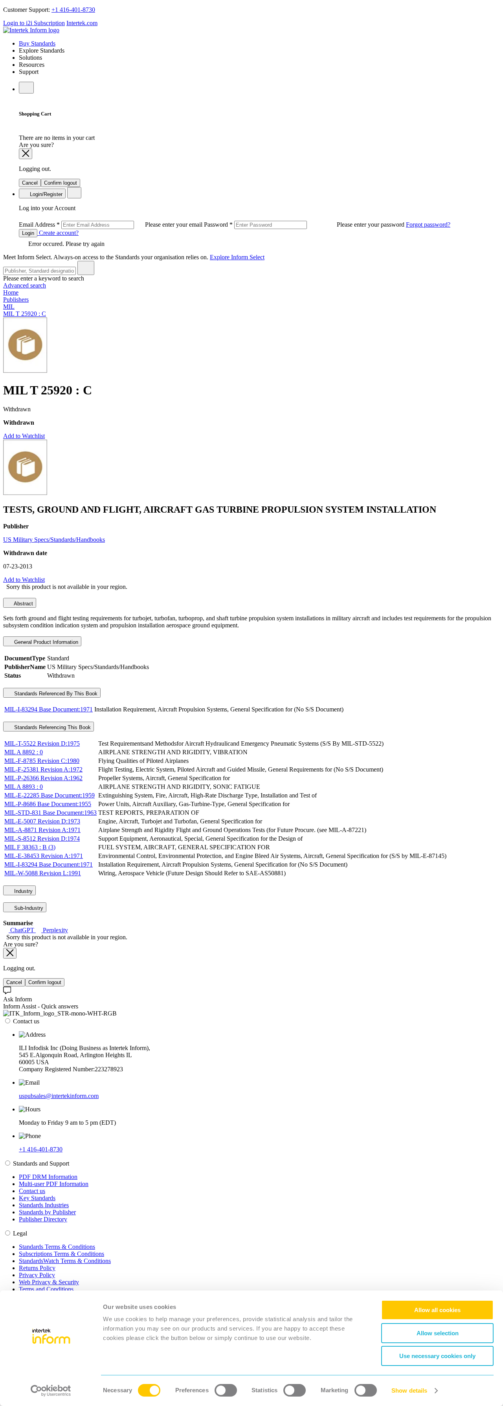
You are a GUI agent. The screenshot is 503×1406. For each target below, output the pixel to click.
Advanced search (24, 285)
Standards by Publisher (47, 1212)
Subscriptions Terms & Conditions (61, 1253)
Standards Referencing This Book (52, 727)
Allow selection (438, 1333)
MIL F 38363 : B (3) (29, 847)
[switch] (226, 1390)
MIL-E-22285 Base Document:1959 (49, 795)
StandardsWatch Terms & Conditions (65, 1261)
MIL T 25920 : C (24, 313)
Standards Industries (44, 1205)
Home (10, 292)
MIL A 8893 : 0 (23, 786)
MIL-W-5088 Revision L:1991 (42, 873)
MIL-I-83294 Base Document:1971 (48, 709)
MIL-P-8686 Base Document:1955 (47, 804)
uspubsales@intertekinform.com (59, 1096)
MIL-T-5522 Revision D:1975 (42, 743)
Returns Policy (37, 1268)
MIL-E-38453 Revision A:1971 (43, 855)
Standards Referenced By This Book (55, 694)
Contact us (32, 1191)
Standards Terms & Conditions (57, 1246)
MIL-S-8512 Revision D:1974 (42, 838)
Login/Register (45, 194)
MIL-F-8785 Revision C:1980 (41, 760)
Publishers (16, 299)
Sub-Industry (28, 908)
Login (28, 233)
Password (305, 224)
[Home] (31, 30)
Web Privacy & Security (49, 1282)
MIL (9, 306)
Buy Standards (37, 43)
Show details (409, 1390)
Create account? (58, 232)
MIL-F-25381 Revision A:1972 (43, 769)
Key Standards (37, 1198)
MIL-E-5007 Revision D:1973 (42, 821)
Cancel (30, 183)
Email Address (111, 224)
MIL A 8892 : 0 (23, 752)
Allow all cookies (437, 1310)
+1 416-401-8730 (73, 9)
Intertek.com (81, 23)
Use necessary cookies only (437, 1356)
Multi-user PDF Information (53, 1184)
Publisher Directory (43, 1219)
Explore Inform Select (237, 257)
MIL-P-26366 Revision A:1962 (43, 778)
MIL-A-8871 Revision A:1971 (42, 830)
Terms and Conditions (46, 1289)
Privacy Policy (37, 1275)
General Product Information (45, 642)
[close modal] (25, 153)
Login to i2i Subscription (34, 23)
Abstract (23, 604)
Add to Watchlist (24, 436)
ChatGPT (22, 930)
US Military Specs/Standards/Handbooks (54, 539)
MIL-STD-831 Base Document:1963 (50, 812)
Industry (23, 891)
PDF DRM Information (48, 1176)
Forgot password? (428, 224)
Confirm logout (60, 183)
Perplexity (54, 930)
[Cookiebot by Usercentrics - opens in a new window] (51, 1391)
